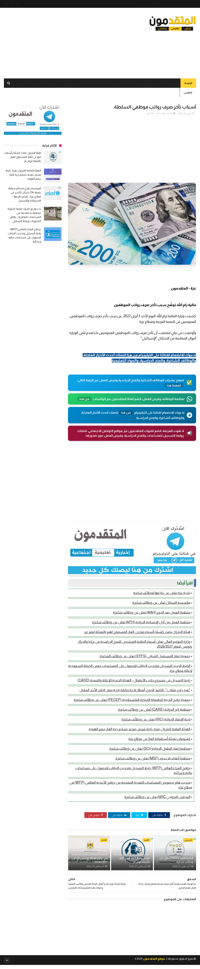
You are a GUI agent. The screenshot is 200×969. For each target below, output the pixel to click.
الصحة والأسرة (16, 83)
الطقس (188, 92)
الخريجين (92, 83)
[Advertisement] (75, 42)
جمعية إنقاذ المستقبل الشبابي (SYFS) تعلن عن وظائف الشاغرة (145, 656)
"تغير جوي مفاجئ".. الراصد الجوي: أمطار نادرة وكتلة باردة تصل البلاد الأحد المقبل (134, 690)
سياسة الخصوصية (158, 4)
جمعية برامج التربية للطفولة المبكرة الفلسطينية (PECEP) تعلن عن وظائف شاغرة (132, 700)
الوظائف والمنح (55, 83)
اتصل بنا (143, 4)
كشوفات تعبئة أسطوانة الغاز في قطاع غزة (159, 739)
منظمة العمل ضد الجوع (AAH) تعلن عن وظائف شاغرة (151, 612)
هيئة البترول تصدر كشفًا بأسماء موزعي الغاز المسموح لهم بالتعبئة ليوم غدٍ (137, 632)
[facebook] (12, 4)
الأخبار (154, 83)
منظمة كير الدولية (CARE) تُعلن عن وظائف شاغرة (154, 709)
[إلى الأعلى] (7, 960)
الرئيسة (188, 83)
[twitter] (6, 4)
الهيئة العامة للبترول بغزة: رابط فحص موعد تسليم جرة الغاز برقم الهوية (139, 729)
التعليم (139, 83)
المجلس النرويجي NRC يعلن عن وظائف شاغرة (157, 797)
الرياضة (36, 83)
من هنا (132, 355)
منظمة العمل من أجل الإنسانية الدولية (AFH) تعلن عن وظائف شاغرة (141, 622)
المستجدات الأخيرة (156, 113)
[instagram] (18, 4)
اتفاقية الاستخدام (188, 4)
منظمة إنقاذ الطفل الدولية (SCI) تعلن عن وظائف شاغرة (149, 749)
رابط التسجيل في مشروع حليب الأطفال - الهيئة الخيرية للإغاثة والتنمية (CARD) (134, 680)
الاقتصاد (75, 83)
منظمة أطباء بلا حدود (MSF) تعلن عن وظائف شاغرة (152, 758)
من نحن (173, 4)
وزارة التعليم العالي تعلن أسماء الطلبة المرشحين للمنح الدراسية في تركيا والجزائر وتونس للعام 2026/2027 (89, 856)
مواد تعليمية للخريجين (115, 83)
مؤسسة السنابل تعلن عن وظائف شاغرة (161, 603)
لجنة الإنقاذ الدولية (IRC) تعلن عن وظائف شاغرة (155, 719)
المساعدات (170, 83)
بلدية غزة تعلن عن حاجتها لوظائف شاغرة (161, 593)
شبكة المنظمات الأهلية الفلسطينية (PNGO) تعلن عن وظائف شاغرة (176, 858)
